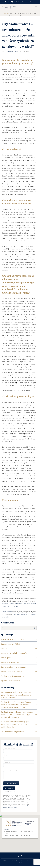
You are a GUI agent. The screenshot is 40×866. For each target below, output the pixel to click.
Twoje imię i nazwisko (9, 748)
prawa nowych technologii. (10, 606)
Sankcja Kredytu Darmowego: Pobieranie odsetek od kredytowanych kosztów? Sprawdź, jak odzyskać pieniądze (17, 704)
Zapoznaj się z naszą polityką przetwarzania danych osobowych (16, 806)
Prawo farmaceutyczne (10, 662)
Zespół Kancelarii (7, 612)
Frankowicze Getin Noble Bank (13, 639)
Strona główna (5, 13)
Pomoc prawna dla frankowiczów (14, 653)
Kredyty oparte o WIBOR (10, 644)
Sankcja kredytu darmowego (12, 676)
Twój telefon (7, 756)
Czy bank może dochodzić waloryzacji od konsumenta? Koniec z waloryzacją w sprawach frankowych (17, 714)
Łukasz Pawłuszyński (12, 51)
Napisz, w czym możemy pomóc (12, 770)
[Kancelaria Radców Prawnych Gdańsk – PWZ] (8, 7)
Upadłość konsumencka (10, 681)
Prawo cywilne (7, 658)
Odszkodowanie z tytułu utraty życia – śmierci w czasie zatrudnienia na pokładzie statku (16, 724)
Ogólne (4, 648)
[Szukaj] (34, 628)
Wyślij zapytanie (12, 783)
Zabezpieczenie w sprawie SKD (13, 731)
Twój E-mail (7, 762)
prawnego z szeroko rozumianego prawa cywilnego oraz (19, 603)
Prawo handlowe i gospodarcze (13, 667)
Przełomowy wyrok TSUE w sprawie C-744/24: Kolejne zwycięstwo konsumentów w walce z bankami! (17, 695)
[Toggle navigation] (36, 7)
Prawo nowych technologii (11, 671)
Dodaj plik (10, 788)
